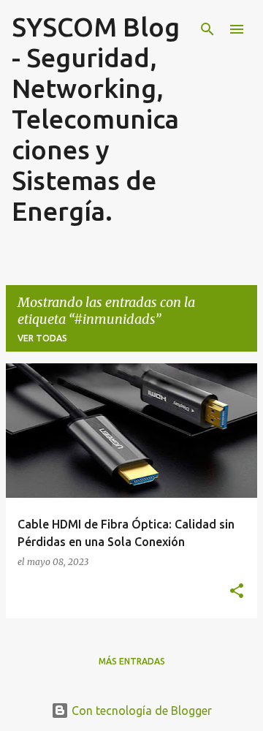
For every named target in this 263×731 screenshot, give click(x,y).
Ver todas (42, 338)
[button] (236, 591)
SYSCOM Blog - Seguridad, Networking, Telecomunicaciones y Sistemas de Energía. (96, 119)
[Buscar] (207, 29)
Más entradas (132, 661)
